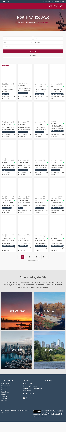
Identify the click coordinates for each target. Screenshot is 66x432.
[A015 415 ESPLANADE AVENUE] (8, 149)
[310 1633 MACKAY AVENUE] (25, 111)
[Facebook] (2, 1)
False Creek (5, 392)
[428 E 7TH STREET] (41, 149)
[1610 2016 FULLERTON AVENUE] (25, 73)
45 (43, 257)
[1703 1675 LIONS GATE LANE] (41, 186)
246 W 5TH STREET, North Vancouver (24, 203)
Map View (34, 55)
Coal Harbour (5, 388)
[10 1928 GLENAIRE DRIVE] (8, 73)
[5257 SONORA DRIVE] (41, 224)
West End (4, 396)
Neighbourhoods (31, 22)
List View (34, 51)
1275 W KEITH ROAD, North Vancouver (8, 241)
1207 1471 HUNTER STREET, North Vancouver (24, 241)
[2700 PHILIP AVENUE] (57, 224)
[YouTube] (4, 1)
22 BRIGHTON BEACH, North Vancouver (57, 89)
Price (5, 38)
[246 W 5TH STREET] (25, 186)
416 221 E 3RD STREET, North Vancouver (41, 127)
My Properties (5, 386)
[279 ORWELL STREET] (57, 111)
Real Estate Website (22, 410)
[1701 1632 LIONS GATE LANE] (57, 149)
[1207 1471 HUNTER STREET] (25, 224)
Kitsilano (4, 394)
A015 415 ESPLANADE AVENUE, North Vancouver (8, 165)
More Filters (37, 42)
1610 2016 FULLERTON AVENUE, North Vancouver (24, 88)
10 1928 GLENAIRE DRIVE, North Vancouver (8, 89)
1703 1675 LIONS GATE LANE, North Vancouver (41, 203)
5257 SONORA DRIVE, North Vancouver (41, 241)
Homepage (21, 22)
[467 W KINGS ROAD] (8, 111)
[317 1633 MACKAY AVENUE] (41, 73)
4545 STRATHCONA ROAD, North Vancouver (57, 203)
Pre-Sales (4, 400)
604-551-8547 (29, 383)
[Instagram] (6, 1)
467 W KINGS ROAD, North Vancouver (8, 127)
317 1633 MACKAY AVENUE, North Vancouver (41, 89)
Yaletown (4, 398)
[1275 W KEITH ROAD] (8, 224)
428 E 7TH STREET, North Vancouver (41, 165)
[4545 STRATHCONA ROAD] (57, 186)
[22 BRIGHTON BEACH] (57, 73)
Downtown (4, 390)
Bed (36, 38)
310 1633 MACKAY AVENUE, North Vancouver (24, 127)
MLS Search (5, 383)
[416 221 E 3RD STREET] (41, 111)
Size (5, 42)
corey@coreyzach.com (57, 1)
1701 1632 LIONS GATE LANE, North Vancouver (57, 165)
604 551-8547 (47, 1)
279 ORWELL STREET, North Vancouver (57, 126)
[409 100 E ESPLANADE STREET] (8, 186)
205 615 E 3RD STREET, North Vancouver (24, 165)
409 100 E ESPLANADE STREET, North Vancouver (8, 203)
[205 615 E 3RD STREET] (25, 149)
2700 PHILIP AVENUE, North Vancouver (57, 241)
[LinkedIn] (9, 1)
